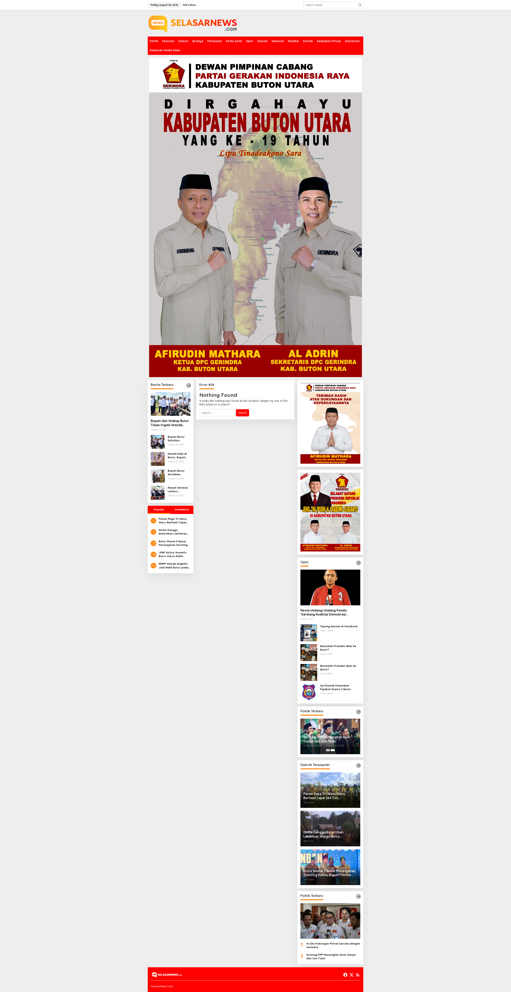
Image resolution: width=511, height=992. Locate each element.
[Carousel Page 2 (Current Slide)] (333, 750)
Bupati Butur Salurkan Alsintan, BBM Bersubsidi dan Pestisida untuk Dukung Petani (178, 438)
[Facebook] (345, 974)
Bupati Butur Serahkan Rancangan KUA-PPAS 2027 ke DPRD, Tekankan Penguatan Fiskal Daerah (179, 472)
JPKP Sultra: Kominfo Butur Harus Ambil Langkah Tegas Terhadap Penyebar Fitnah (172, 554)
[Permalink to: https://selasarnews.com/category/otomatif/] (358, 562)
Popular (159, 509)
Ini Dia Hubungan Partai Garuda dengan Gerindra (333, 945)
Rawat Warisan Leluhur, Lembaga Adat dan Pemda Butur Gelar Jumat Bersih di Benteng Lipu (178, 489)
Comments (182, 509)
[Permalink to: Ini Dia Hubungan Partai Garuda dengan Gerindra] (330, 921)
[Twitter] (351, 974)
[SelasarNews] (194, 23)
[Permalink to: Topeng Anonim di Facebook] (308, 632)
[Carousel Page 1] (328, 750)
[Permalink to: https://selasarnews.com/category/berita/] (188, 385)
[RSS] (357, 974)
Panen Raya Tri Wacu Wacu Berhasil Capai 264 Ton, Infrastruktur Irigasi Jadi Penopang (173, 520)
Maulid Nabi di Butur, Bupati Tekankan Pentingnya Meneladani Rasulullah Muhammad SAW (179, 455)
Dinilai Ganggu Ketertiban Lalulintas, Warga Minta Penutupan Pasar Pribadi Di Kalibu (173, 531)
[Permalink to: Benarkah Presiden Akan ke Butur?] (308, 652)
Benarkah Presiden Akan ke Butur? (338, 647)
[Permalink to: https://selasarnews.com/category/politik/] (358, 711)
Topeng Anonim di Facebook (339, 626)
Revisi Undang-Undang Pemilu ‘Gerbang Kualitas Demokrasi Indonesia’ (323, 612)
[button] (360, 5)
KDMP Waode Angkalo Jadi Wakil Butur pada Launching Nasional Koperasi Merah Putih (173, 565)
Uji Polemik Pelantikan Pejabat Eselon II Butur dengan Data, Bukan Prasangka (335, 687)
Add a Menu (189, 5)
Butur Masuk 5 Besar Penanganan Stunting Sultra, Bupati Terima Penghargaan (173, 543)
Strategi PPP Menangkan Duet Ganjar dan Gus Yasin (327, 739)
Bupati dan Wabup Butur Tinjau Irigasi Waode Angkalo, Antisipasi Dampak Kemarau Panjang (170, 423)
